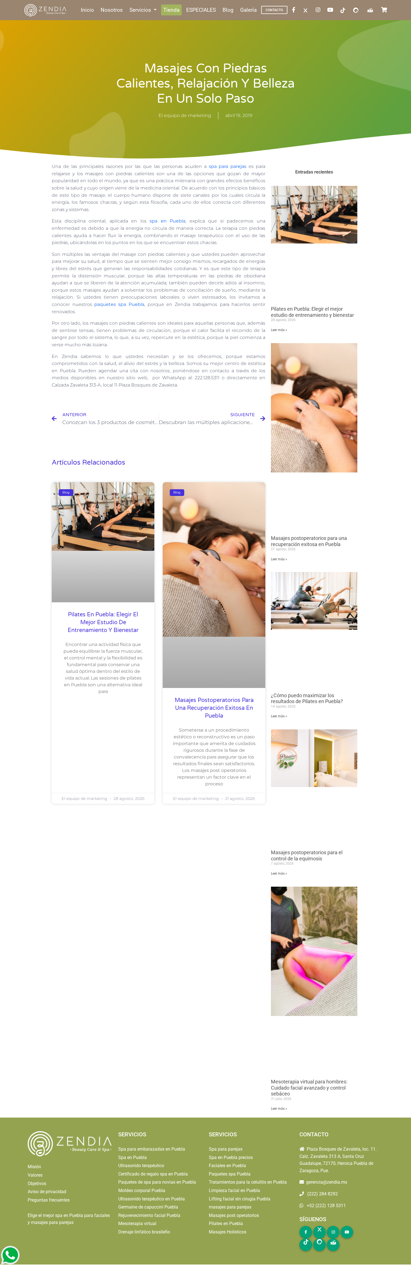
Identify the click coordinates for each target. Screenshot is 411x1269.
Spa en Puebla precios (231, 1157)
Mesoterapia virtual (137, 1223)
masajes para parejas (230, 1207)
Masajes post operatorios (234, 1215)
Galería (248, 10)
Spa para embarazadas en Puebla (151, 1149)
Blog (228, 10)
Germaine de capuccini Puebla (148, 1207)
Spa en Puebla (132, 1157)
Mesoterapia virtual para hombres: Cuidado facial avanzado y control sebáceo (309, 1088)
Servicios (140, 10)
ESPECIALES (201, 10)
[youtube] (331, 10)
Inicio (87, 10)
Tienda (171, 10)
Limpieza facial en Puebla (234, 1190)
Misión (34, 1166)
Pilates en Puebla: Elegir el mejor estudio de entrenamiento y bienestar (103, 622)
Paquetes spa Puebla (230, 1174)
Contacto (274, 10)
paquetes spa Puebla (119, 304)
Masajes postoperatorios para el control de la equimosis (306, 855)
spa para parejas (228, 166)
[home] (45, 10)
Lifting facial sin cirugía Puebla (239, 1199)
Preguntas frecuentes (49, 1200)
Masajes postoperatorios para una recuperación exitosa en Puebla (214, 708)
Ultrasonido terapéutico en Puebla (151, 1199)
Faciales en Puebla (227, 1165)
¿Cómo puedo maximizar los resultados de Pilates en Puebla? (307, 698)
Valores (35, 1175)
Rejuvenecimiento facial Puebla (149, 1215)
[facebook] (295, 10)
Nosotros (112, 10)
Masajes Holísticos (227, 1232)
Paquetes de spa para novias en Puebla (157, 1182)
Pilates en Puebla (226, 1223)
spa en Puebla (167, 221)
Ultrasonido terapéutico (141, 1165)
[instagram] (319, 10)
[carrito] (385, 10)
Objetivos (37, 1183)
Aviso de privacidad (47, 1191)
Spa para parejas (225, 1149)
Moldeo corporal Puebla (141, 1190)
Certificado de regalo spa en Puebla (153, 1174)
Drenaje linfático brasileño (144, 1232)
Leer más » (279, 330)
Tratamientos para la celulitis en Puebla (248, 1182)
